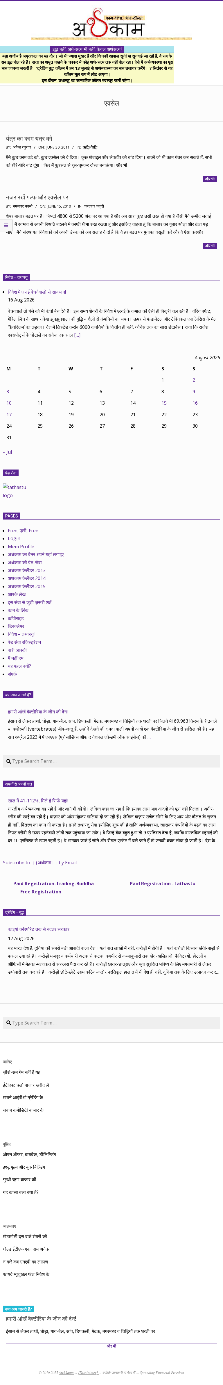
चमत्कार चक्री (94, 206)
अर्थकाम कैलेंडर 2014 (27, 578)
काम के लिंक (18, 610)
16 (195, 403)
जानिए (7, 1061)
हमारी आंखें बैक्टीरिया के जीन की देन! (38, 711)
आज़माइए (9, 1226)
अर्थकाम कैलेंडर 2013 (27, 570)
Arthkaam (66, 1372)
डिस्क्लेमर (16, 626)
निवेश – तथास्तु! (21, 634)
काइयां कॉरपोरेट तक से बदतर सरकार (38, 929)
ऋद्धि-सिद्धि (90, 147)
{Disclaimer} (88, 1372)
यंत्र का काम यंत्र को (29, 138)
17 (9, 414)
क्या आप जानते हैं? (18, 694)
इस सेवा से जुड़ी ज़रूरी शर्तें (29, 602)
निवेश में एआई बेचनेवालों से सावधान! (37, 292)
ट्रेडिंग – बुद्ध (14, 912)
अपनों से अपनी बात (18, 784)
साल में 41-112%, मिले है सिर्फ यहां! (38, 800)
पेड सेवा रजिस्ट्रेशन (24, 642)
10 (9, 403)
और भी (210, 178)
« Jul (7, 452)
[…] (77, 335)
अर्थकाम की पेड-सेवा (25, 562)
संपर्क (12, 674)
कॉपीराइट (16, 618)
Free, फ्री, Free (23, 530)
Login (14, 538)
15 (164, 403)
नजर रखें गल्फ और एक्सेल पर (37, 197)
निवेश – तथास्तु (16, 277)
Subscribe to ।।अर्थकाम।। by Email (40, 862)
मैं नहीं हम (15, 658)
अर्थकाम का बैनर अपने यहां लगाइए (36, 554)
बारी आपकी (17, 650)
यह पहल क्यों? (19, 666)
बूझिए (6, 1144)
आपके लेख (17, 594)
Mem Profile (21, 546)
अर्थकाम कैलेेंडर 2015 (27, 586)
